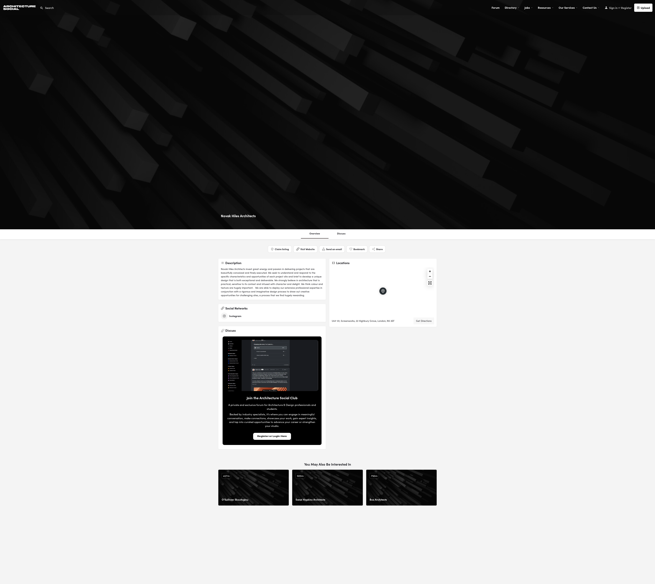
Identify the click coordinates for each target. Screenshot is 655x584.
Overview (314, 233)
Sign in (613, 8)
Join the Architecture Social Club (272, 397)
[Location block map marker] (383, 291)
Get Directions (424, 320)
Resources (544, 7)
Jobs (527, 7)
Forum (496, 7)
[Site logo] (20, 7)
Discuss (341, 233)
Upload (645, 8)
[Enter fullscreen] (429, 282)
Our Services (567, 7)
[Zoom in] (429, 271)
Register (626, 8)
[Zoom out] (429, 276)
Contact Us (589, 7)
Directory (510, 7)
